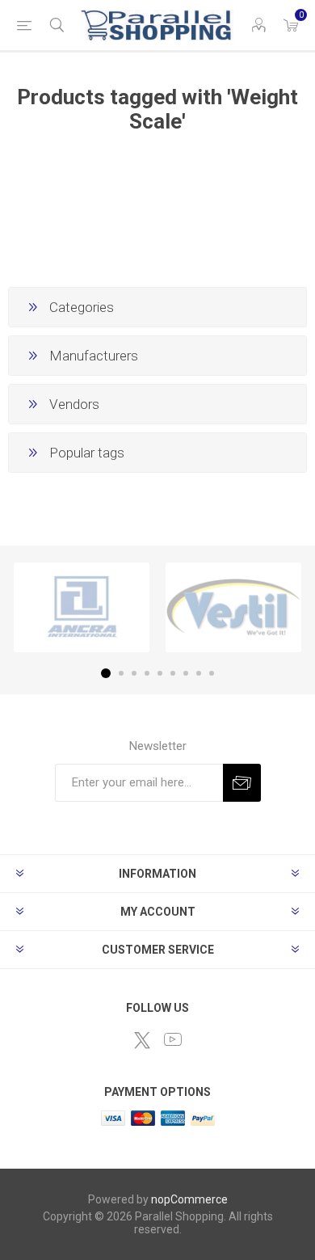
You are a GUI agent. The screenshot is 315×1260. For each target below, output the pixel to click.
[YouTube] (173, 1039)
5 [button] (160, 673)
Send (242, 783)
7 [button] (185, 673)
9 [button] (211, 673)
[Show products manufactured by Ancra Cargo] (81, 607)
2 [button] (121, 673)
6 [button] (172, 673)
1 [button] (106, 673)
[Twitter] (142, 1040)
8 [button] (198, 673)
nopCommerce (189, 1199)
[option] (82, 607)
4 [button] (147, 673)
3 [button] (134, 673)
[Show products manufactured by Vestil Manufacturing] (233, 607)
